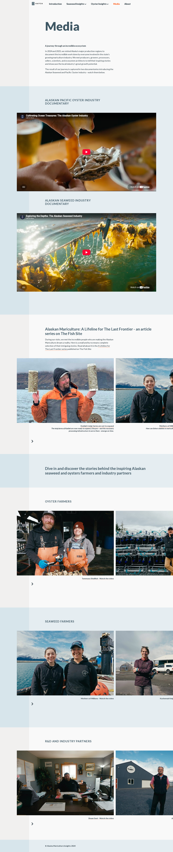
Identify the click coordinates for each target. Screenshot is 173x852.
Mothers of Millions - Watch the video (97, 698)
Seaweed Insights (75, 4)
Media (116, 4)
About (127, 4)
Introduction (55, 4)
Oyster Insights (99, 4)
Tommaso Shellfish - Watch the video (98, 578)
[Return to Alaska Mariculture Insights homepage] (14, 4)
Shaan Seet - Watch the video (101, 818)
